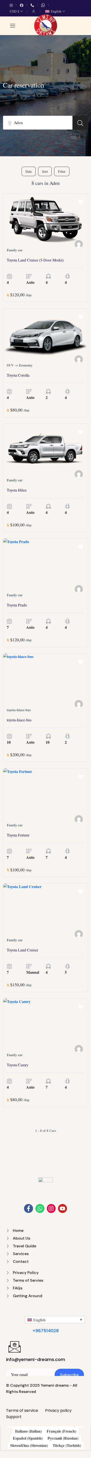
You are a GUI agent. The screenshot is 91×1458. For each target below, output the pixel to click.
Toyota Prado (17, 604)
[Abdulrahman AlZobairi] (78, 704)
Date (28, 171)
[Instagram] (51, 1208)
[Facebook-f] (28, 1208)
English (56, 11)
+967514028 (45, 1330)
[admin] (78, 474)
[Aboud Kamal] (78, 244)
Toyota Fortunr (18, 834)
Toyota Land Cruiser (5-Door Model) (35, 259)
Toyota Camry (17, 1064)
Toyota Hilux (17, 490)
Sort (45, 171)
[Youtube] (62, 1208)
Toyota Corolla (18, 375)
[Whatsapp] (39, 1208)
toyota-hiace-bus (19, 719)
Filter (62, 171)
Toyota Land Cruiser (22, 949)
